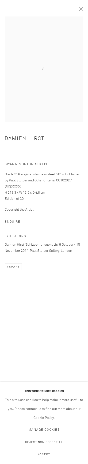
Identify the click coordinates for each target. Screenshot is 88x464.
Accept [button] (44, 454)
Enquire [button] (12, 221)
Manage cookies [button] (44, 429)
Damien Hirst (24, 138)
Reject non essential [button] (44, 442)
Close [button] (79, 10)
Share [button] (14, 266)
